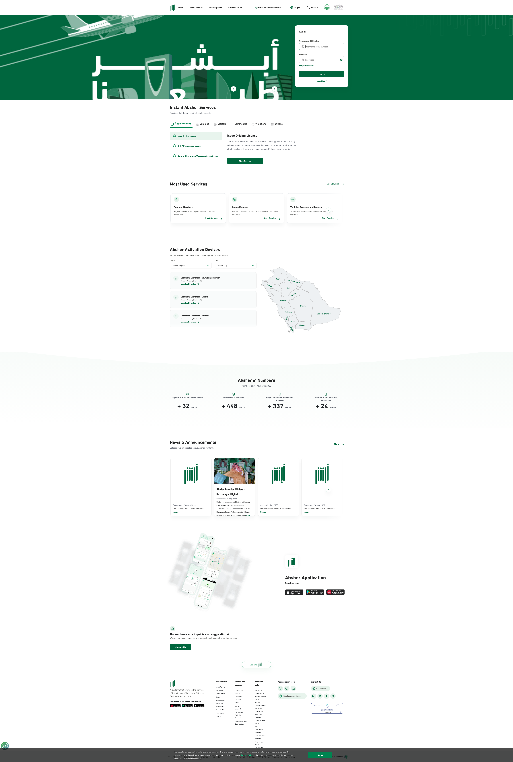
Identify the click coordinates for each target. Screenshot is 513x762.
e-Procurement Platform (260, 737)
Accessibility (220, 706)
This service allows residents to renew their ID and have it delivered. (255, 213)
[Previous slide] (233, 89)
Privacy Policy (221, 690)
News (218, 696)
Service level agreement (220, 701)
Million (194, 407)
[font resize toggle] (286, 688)
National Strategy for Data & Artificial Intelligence (260, 706)
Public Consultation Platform (259, 729)
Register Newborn (183, 206)
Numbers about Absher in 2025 (256, 385)
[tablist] (256, 123)
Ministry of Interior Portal (259, 691)
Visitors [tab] (222, 123)
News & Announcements (193, 442)
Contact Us (180, 647)
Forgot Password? (306, 65)
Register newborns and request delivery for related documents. (194, 213)
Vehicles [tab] (204, 123)
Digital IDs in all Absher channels (187, 397)
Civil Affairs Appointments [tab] (189, 146)
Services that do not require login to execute (190, 113)
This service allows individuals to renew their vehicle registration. (311, 213)
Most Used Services (188, 183)
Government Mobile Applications (259, 744)
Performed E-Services (233, 397)
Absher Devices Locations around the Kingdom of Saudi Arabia (199, 255)
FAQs (237, 702)
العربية (297, 7)
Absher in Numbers (256, 380)
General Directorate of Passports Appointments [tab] (198, 156)
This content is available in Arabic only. (188, 510)
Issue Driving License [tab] (187, 136)
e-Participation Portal (260, 722)
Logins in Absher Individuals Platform (279, 397)
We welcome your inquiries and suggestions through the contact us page (197, 637)
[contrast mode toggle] (280, 688)
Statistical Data (221, 709)
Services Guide (235, 7)
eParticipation (215, 7)
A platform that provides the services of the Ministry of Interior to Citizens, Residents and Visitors (187, 693)
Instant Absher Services (193, 107)
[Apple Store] (294, 592)
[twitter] (320, 696)
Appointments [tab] (183, 123)
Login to (253, 664)
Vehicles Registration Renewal (306, 206)
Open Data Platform (258, 716)
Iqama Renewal (240, 206)
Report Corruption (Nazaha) (238, 696)
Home (180, 7)
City (216, 260)
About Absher (196, 7)
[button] (213, 280)
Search (314, 7)
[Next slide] (274, 89)
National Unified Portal (260, 698)
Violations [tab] (261, 123)
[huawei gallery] (335, 592)
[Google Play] (315, 592)
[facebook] (326, 696)
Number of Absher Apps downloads (325, 397)
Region (172, 260)
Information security (220, 714)
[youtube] (313, 696)
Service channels (238, 707)
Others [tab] (279, 123)
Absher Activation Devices (195, 249)
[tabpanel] (256, 148)
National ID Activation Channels (239, 715)
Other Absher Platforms (269, 7)
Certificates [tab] (240, 123)
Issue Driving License (242, 135)
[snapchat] (333, 696)
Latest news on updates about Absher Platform (192, 448)
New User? (322, 81)
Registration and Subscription (240, 722)
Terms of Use (220, 693)
